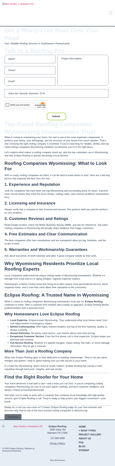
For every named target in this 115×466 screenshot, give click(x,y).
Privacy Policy (57, 443)
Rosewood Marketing (11, 451)
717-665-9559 (57, 438)
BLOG (82, 446)
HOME (82, 426)
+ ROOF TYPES (87, 430)
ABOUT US (85, 438)
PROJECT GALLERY (90, 434)
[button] (111, 13)
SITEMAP (84, 450)
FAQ (81, 442)
